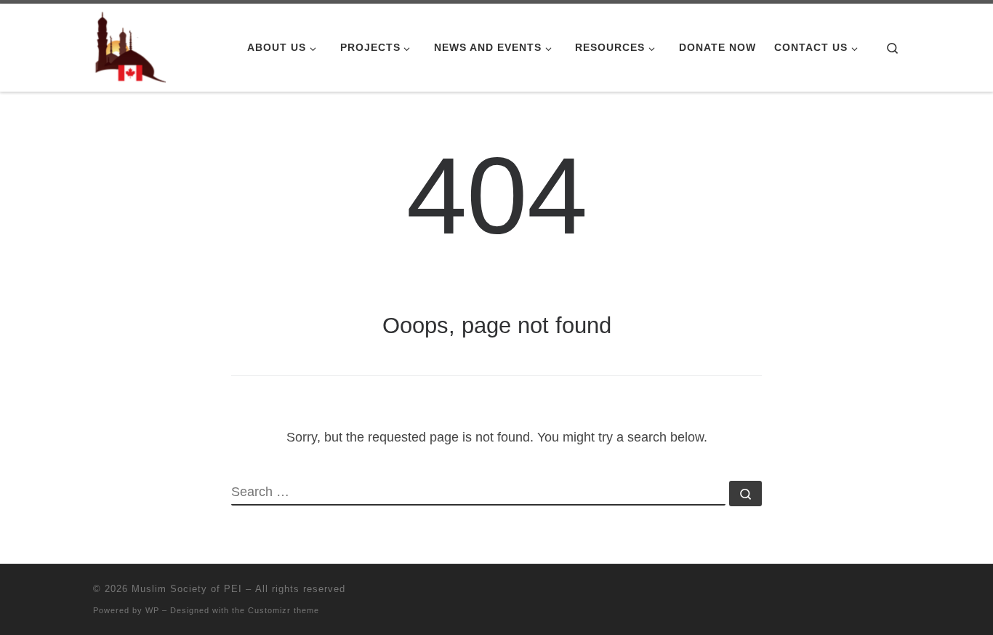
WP (152, 610)
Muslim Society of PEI (187, 588)
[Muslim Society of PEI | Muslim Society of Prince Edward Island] (129, 45)
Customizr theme (283, 610)
